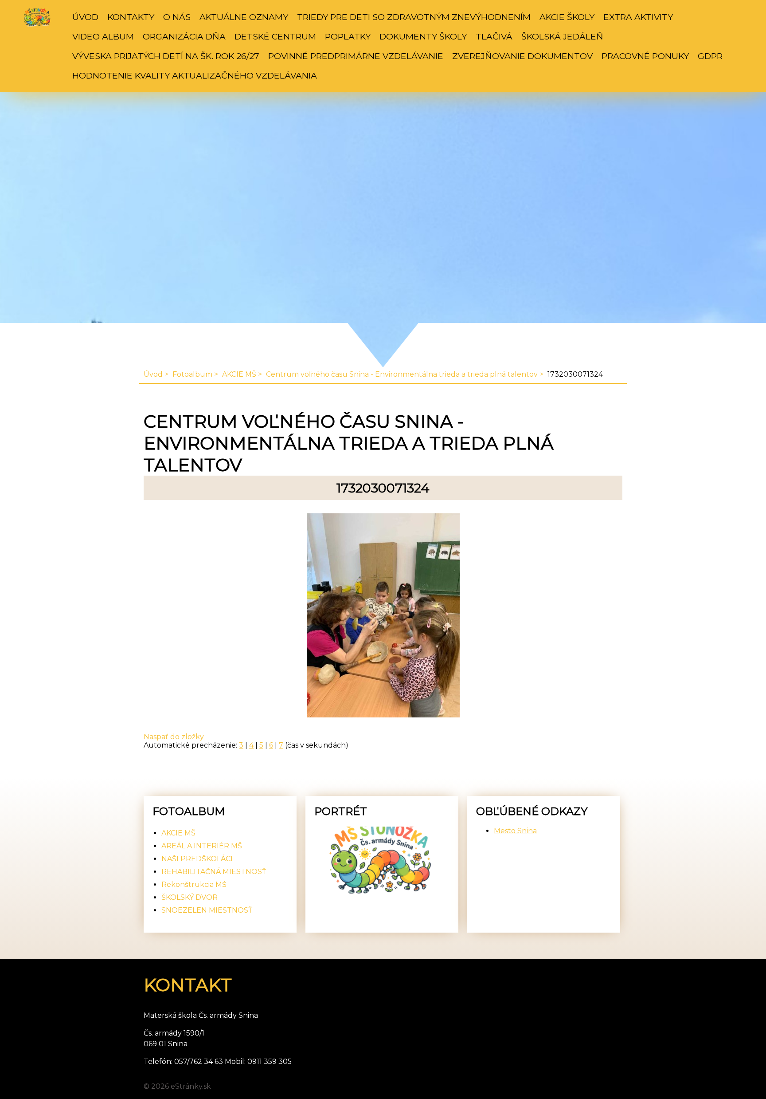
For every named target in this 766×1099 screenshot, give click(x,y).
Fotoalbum (192, 374)
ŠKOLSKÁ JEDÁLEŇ (562, 36)
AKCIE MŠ (239, 374)
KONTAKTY (130, 17)
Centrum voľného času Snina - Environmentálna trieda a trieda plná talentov (402, 374)
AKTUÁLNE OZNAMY (243, 17)
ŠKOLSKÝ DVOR (189, 897)
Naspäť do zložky (174, 737)
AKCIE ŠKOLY (566, 17)
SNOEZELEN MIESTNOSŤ (206, 910)
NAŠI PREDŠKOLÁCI (197, 859)
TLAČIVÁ (494, 36)
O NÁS (177, 17)
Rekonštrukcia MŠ (194, 884)
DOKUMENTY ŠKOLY (423, 36)
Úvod (85, 17)
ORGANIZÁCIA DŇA (184, 36)
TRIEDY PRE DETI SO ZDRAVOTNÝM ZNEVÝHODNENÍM (414, 17)
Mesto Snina (515, 831)
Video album (103, 36)
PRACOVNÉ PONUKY (645, 56)
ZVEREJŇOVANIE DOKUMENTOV (522, 56)
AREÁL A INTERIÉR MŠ (201, 846)
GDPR (710, 56)
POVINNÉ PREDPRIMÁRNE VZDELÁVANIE (355, 56)
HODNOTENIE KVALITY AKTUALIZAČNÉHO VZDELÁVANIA (194, 75)
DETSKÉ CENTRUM (275, 36)
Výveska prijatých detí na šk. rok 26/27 (165, 56)
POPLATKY (348, 36)
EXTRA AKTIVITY (638, 17)
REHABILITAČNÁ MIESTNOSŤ (213, 871)
